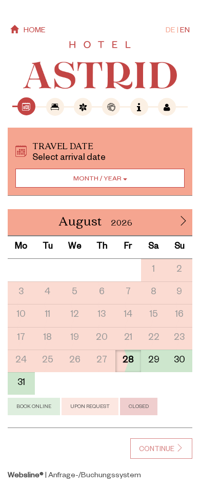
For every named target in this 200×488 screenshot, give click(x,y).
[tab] (26, 106)
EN (185, 31)
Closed (139, 407)
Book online (33, 407)
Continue (157, 450)
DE (170, 31)
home (35, 31)
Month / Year (98, 179)
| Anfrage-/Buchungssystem (74, 476)
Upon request (90, 407)
